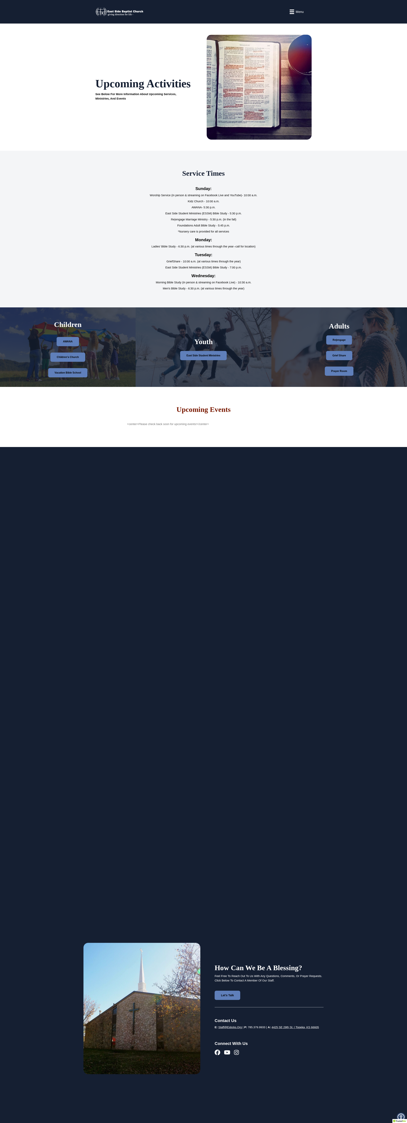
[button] (401, 1117)
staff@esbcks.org (230, 1027)
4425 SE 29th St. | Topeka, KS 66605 (295, 1027)
